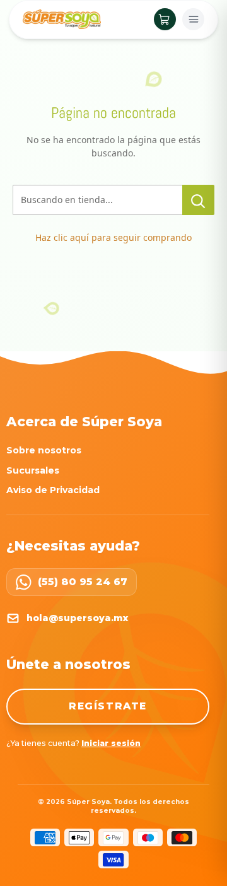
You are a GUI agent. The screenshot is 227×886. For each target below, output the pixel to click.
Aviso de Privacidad (53, 490)
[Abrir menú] (193, 19)
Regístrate (108, 706)
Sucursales (32, 470)
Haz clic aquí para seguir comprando (113, 237)
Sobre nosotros (43, 450)
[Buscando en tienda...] (198, 200)
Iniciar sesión (111, 743)
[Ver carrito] (165, 19)
